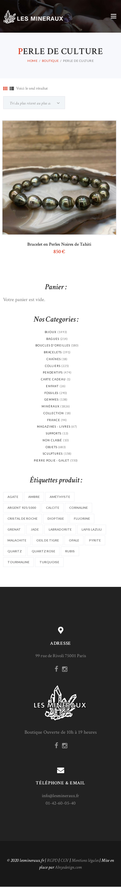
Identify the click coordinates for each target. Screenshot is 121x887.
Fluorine (82, 518)
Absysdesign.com (68, 867)
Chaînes (53, 359)
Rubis (70, 551)
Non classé (52, 440)
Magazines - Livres (53, 426)
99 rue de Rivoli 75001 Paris (60, 656)
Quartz (14, 551)
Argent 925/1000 (21, 507)
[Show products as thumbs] (5, 89)
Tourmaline (18, 562)
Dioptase (55, 518)
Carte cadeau (53, 379)
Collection (53, 413)
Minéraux (50, 406)
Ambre (34, 497)
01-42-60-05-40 (61, 803)
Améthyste (60, 497)
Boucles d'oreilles (52, 345)
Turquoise (49, 562)
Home (32, 61)
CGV (64, 860)
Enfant (52, 386)
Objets (51, 447)
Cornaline (78, 507)
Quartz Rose (43, 551)
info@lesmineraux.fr (60, 796)
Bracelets (53, 352)
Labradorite (60, 529)
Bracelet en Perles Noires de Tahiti (59, 244)
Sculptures (53, 453)
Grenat (14, 529)
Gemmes (51, 399)
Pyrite (95, 540)
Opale (74, 540)
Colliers (52, 366)
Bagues (52, 339)
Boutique (50, 61)
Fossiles (51, 393)
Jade (35, 529)
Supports (53, 433)
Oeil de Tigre (47, 540)
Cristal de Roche (22, 518)
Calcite (52, 507)
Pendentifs (53, 372)
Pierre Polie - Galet (51, 460)
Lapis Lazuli (92, 529)
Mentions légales (85, 860)
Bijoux (51, 332)
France (53, 420)
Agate (12, 497)
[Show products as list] (12, 89)
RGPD (52, 860)
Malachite (16, 540)
